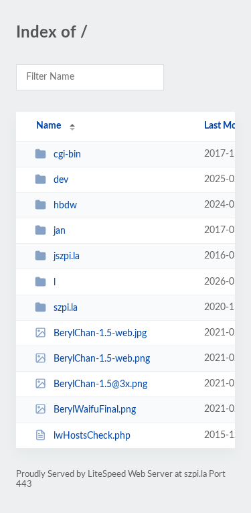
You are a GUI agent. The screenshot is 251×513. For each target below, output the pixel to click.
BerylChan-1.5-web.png (102, 359)
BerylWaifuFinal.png (95, 410)
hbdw (65, 205)
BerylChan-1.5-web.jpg (100, 333)
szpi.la (66, 308)
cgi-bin (67, 154)
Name (48, 126)
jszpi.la (67, 256)
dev (61, 180)
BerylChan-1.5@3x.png (100, 384)
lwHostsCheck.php (92, 436)
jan (60, 231)
